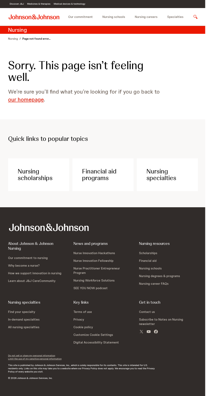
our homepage (26, 99)
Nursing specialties (161, 174)
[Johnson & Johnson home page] (34, 16)
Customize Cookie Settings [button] (93, 335)
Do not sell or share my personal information (31, 355)
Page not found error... (36, 38)
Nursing (13, 38)
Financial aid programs (99, 174)
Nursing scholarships (35, 174)
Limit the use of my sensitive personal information (35, 358)
